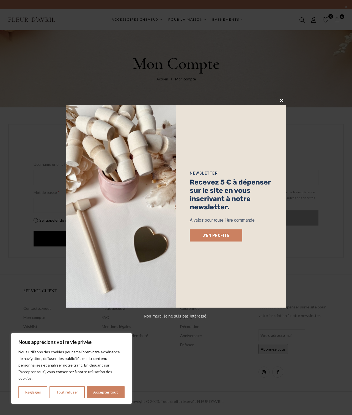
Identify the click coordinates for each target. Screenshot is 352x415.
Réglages (33, 392)
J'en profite (216, 235)
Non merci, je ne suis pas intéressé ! (176, 316)
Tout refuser (67, 392)
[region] (71, 368)
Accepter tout (105, 392)
